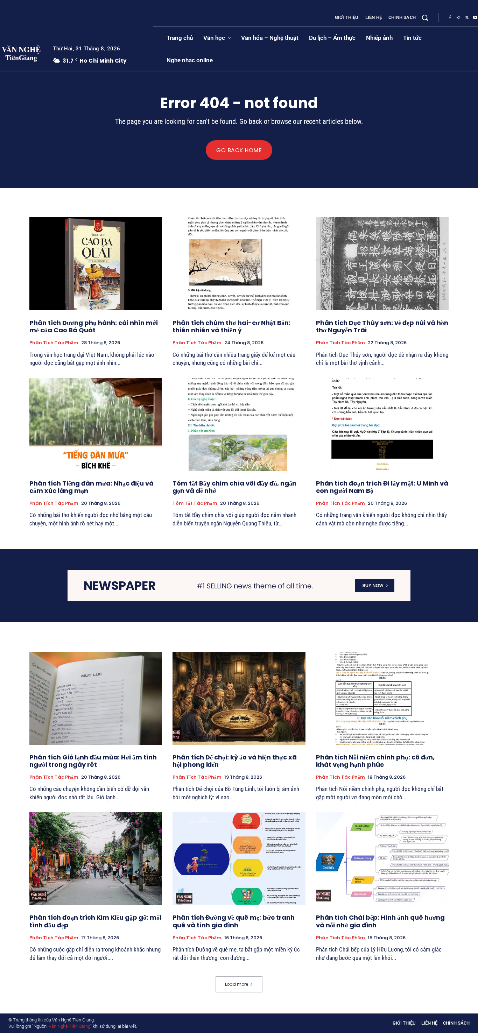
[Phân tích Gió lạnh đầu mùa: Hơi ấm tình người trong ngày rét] (95, 698)
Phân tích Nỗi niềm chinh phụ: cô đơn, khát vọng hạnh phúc (375, 761)
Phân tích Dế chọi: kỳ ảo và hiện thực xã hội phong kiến (235, 761)
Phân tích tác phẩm (53, 343)
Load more (236, 984)
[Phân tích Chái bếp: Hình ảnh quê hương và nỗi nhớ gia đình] (382, 858)
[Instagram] (458, 18)
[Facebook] (450, 18)
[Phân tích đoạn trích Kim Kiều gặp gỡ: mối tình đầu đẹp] (95, 858)
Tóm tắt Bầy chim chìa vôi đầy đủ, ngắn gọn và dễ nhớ (234, 487)
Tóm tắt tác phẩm (195, 503)
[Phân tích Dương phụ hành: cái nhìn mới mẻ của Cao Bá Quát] (95, 263)
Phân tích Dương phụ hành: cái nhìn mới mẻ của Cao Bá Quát (93, 326)
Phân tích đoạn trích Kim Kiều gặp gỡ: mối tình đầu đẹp (95, 921)
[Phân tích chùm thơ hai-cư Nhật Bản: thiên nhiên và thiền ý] (239, 263)
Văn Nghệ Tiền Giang (69, 1026)
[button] (424, 17)
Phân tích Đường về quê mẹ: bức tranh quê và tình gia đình (234, 921)
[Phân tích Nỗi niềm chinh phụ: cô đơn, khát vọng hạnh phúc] (382, 698)
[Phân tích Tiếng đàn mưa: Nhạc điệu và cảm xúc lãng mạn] (95, 424)
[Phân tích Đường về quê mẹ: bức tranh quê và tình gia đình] (239, 858)
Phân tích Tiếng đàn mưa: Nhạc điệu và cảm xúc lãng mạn (91, 487)
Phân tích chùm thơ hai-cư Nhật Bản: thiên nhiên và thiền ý (231, 326)
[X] (467, 18)
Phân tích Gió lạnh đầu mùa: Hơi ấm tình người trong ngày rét (93, 761)
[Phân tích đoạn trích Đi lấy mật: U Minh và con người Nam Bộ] (382, 424)
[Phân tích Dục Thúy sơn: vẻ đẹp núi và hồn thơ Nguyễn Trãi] (382, 263)
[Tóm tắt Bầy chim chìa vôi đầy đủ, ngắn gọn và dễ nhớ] (239, 424)
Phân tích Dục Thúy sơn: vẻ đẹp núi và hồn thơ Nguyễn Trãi (382, 326)
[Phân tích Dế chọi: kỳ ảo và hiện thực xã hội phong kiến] (239, 698)
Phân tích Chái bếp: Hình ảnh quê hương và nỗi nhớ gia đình (380, 921)
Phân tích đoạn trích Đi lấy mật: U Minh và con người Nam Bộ (382, 487)
